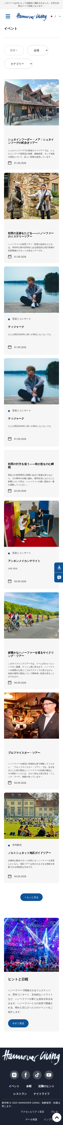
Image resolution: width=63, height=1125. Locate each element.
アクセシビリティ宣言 (32, 1111)
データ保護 (31, 1119)
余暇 (29, 1086)
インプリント (51, 1119)
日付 (12, 50)
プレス (54, 1111)
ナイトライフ (42, 1094)
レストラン (20, 1094)
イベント (14, 1086)
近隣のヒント (46, 1086)
